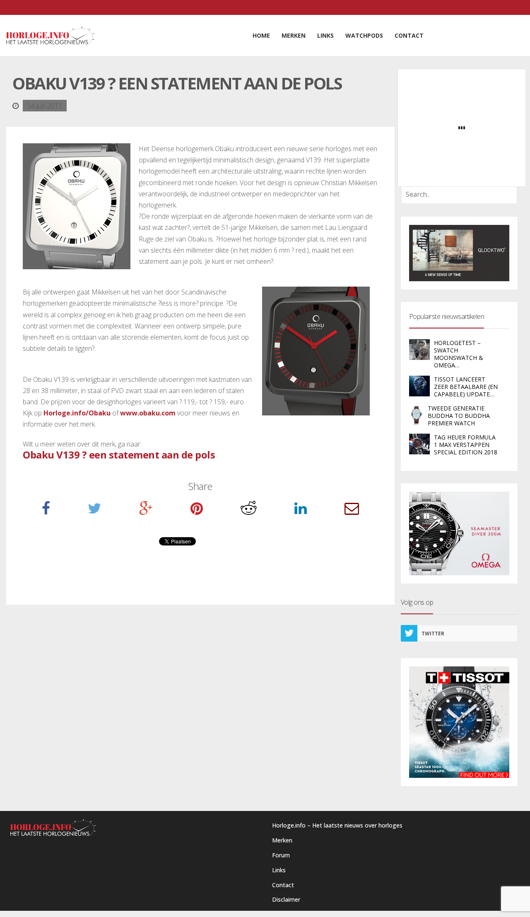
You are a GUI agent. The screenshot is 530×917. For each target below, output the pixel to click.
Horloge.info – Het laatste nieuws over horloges (337, 825)
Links (279, 870)
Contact (283, 885)
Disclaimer (286, 899)
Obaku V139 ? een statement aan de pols (119, 454)
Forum (281, 855)
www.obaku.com (148, 412)
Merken (282, 840)
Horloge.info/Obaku (77, 412)
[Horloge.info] (50, 35)
